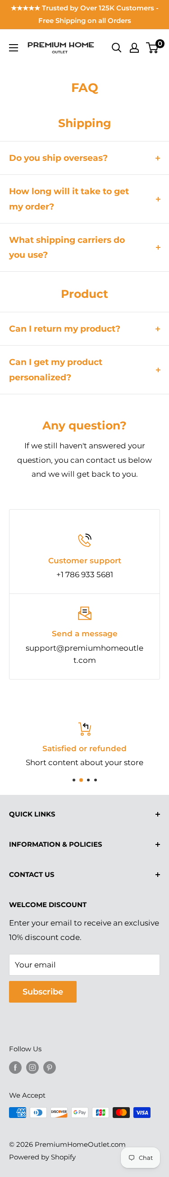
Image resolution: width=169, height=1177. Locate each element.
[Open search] (117, 48)
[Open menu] (13, 47)
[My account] (134, 48)
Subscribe (43, 992)
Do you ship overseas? (58, 158)
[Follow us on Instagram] (32, 1067)
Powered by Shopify (42, 1157)
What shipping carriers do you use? (67, 247)
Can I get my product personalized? (55, 369)
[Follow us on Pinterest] (49, 1067)
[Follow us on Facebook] (15, 1067)
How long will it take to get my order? (69, 198)
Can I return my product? (64, 329)
